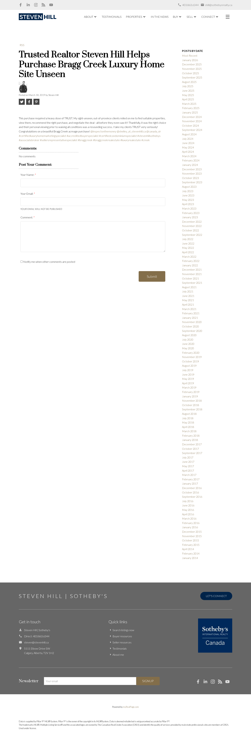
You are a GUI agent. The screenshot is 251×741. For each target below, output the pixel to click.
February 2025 (190, 108)
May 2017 (188, 466)
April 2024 (188, 151)
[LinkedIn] (28, 5)
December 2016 (192, 488)
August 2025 (189, 81)
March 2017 (189, 474)
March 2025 (189, 103)
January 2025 (190, 112)
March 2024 (189, 156)
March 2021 (189, 309)
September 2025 (192, 77)
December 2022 (192, 221)
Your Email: (27, 193)
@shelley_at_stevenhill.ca (131, 131)
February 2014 (190, 553)
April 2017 (188, 470)
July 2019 (187, 370)
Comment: (26, 217)
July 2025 (187, 86)
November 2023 (192, 173)
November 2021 (192, 274)
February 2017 (190, 479)
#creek (145, 140)
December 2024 (192, 116)
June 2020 (188, 343)
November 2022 (192, 225)
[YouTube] (51, 5)
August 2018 (189, 413)
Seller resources (122, 642)
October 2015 (190, 540)
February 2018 (190, 435)
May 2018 (188, 422)
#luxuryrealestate (130, 140)
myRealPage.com (131, 707)
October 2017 (190, 448)
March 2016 (189, 518)
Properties (134, 16)
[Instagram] (36, 5)
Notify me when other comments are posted (49, 261)
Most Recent (189, 55)
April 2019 (188, 383)
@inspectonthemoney (103, 131)
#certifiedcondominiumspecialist (118, 135)
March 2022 (189, 256)
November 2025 (192, 68)
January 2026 (190, 60)
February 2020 (190, 352)
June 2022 (188, 243)
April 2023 (188, 204)
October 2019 (190, 361)
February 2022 (190, 260)
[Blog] (43, 5)
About (88, 16)
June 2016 (188, 505)
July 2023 (187, 191)
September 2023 (192, 182)
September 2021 (192, 282)
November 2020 (192, 321)
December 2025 (192, 64)
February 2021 (190, 313)
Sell (190, 16)
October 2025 (190, 73)
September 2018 (192, 409)
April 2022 (188, 252)
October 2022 (190, 230)
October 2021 (190, 278)
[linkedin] (207, 682)
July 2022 (187, 239)
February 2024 (190, 160)
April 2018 (188, 426)
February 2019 (190, 391)
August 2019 (189, 365)
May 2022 (188, 247)
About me (118, 654)
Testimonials (120, 648)
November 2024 (192, 121)
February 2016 (190, 522)
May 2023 (188, 199)
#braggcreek (85, 140)
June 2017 (188, 461)
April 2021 (188, 304)
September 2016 (192, 496)
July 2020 (187, 339)
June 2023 (188, 195)
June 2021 (188, 295)
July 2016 (187, 501)
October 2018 (190, 405)
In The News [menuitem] (160, 16)
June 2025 (188, 90)
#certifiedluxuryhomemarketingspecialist (42, 135)
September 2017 (192, 453)
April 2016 (188, 514)
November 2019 (192, 356)
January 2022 (190, 265)
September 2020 (192, 330)
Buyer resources (122, 636)
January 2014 (190, 557)
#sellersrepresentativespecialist (58, 140)
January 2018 (190, 439)
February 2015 (190, 544)
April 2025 (188, 99)
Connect (208, 16)
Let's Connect (216, 596)
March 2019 (189, 387)
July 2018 (187, 418)
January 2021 (190, 317)
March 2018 (189, 431)
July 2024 (187, 138)
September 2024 (192, 129)
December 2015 (192, 531)
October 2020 (190, 326)
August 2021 (189, 287)
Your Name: (27, 174)
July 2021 (187, 291)
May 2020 (188, 348)
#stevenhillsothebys (149, 135)
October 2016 (190, 492)
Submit (152, 276)
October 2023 (190, 177)
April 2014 (188, 549)
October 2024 (190, 125)
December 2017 (192, 444)
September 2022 (192, 234)
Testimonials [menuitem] (112, 16)
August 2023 (189, 186)
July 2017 (187, 457)
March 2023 (189, 208)
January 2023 (190, 217)
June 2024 (188, 143)
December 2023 (192, 169)
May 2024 (188, 147)
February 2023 (190, 212)
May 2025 (188, 95)
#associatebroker (29, 140)
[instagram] (214, 682)
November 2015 (192, 536)
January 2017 (190, 483)
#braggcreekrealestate (106, 140)
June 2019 (188, 374)
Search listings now (123, 630)
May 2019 (188, 378)
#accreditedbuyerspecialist (83, 135)
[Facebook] (20, 5)
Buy (175, 16)
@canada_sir (153, 131)
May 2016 (188, 509)
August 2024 (189, 134)
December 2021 (192, 269)
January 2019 (190, 396)
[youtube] (228, 682)
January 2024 (190, 164)
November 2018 (192, 400)
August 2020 (189, 335)
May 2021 (188, 300)
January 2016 (190, 527)
